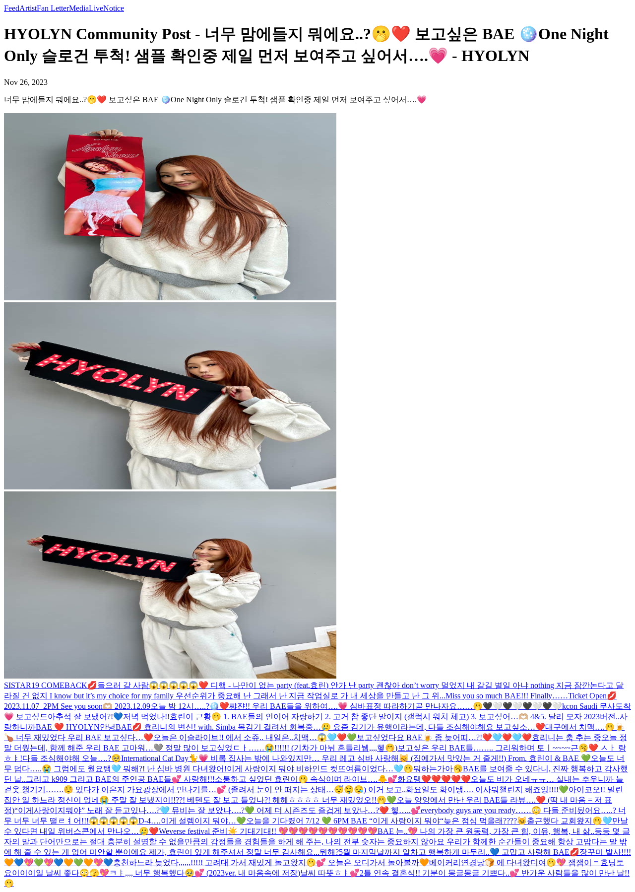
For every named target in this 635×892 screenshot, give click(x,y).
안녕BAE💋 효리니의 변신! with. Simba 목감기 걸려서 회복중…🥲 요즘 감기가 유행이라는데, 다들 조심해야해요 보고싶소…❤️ (322, 727)
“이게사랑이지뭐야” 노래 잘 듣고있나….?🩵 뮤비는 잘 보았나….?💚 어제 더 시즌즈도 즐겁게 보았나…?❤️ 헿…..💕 (217, 810)
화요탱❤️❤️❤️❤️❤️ (434, 779)
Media (79, 8)
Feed (11, 8)
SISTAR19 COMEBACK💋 (50, 685)
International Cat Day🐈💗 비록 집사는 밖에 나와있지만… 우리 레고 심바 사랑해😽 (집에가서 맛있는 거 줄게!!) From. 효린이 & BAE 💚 (356, 758)
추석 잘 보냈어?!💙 (89, 716)
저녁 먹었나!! (146, 716)
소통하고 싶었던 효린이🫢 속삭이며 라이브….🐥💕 (306, 779)
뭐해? (329, 852)
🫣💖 (99, 873)
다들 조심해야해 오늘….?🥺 (71, 758)
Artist (28, 8)
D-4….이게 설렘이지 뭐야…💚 (192, 821)
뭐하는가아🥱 (438, 768)
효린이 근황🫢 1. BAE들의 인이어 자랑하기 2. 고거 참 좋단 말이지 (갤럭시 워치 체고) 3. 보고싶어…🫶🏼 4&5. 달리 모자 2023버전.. (395, 716)
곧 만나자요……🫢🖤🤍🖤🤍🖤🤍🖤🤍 (488, 706)
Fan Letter (53, 8)
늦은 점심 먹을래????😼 (485, 821)
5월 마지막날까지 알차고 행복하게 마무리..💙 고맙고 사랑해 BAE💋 (459, 852)
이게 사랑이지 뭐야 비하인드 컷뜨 (286, 768)
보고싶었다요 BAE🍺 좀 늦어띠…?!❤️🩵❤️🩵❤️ (444, 737)
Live (96, 8)
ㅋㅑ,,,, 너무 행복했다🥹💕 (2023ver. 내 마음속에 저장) (204, 873)
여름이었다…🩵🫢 (379, 768)
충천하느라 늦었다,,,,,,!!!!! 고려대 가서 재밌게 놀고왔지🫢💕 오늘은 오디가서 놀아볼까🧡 (271, 862)
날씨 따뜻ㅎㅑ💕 (330, 873)
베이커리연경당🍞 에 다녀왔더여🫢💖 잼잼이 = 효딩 (522, 862)
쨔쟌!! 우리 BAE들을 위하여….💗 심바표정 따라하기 (322, 706)
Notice (113, 8)
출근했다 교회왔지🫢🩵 (569, 821)
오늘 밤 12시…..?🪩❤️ (189, 706)
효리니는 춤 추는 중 (566, 737)
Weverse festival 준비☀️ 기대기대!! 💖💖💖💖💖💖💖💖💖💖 (268, 831)
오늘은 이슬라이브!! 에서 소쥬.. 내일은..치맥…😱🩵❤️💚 (255, 737)
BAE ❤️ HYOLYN (68, 727)
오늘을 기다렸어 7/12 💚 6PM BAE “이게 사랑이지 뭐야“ (345, 821)
